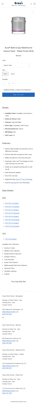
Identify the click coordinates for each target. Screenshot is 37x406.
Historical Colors (9, 268)
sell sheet (14, 182)
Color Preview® (9, 259)
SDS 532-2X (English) (12, 210)
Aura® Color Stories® (11, 262)
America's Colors (9, 248)
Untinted (6, 274)
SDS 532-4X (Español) (12, 226)
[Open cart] (34, 4)
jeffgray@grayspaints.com (10, 312)
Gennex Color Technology (23, 179)
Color (4, 60)
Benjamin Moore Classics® (12, 254)
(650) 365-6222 (7, 368)
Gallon (5, 74)
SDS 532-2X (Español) (12, 213)
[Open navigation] (3, 3)
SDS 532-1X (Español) (12, 206)
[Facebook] (3, 317)
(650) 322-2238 (7, 393)
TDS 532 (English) (11, 239)
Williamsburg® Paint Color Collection (15, 265)
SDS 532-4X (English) (12, 223)
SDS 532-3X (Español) (12, 220)
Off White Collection (10, 271)
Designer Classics (10, 256)
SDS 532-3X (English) (12, 216)
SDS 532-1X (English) (12, 203)
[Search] (31, 4)
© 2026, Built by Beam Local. (18, 401)
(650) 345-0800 (7, 343)
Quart (12, 74)
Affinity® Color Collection (12, 251)
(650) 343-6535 (7, 314)
